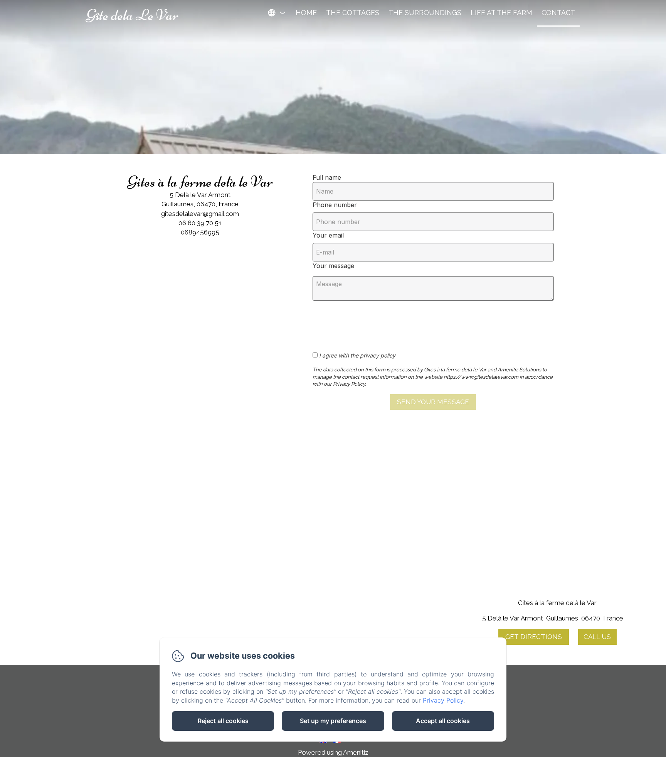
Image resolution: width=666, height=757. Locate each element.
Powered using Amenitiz (333, 752)
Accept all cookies (443, 721)
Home (306, 12)
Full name (327, 177)
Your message (333, 266)
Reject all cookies (223, 721)
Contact (558, 12)
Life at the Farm (501, 12)
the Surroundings (424, 12)
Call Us (597, 637)
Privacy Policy (443, 700)
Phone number (335, 205)
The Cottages (352, 12)
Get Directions (533, 637)
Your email (328, 235)
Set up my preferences (333, 721)
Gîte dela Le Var (132, 15)
